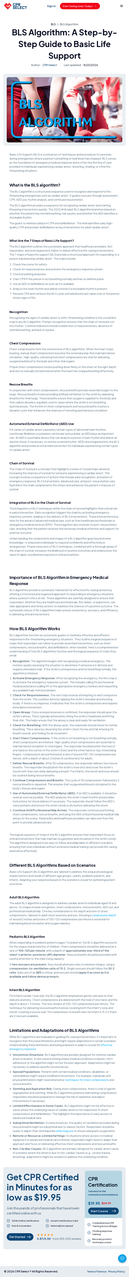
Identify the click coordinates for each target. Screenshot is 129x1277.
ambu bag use (64, 1131)
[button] (122, 6)
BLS (53, 24)
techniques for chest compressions (87, 1080)
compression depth (104, 915)
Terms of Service (96, 1271)
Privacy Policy (116, 1271)
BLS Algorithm (69, 24)
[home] (15, 6)
